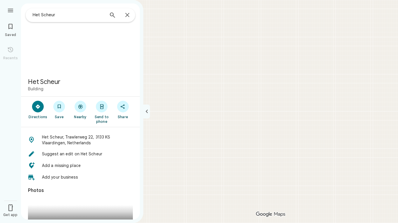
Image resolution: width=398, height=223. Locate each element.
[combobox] (68, 14)
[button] (80, 140)
